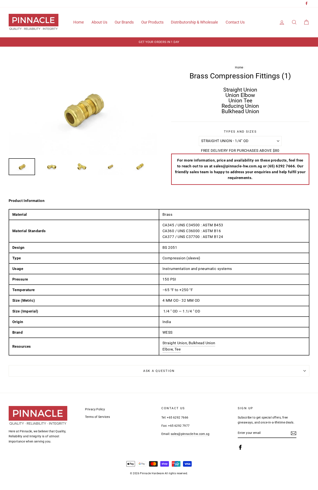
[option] (159, 42)
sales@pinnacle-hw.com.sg (190, 434)
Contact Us (235, 22)
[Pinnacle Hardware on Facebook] (240, 447)
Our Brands (124, 22)
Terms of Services (97, 417)
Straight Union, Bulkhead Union (188, 343)
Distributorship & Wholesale (194, 22)
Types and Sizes (240, 131)
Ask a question (159, 371)
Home (78, 22)
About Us (99, 22)
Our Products (152, 22)
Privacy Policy (95, 409)
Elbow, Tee (171, 349)
